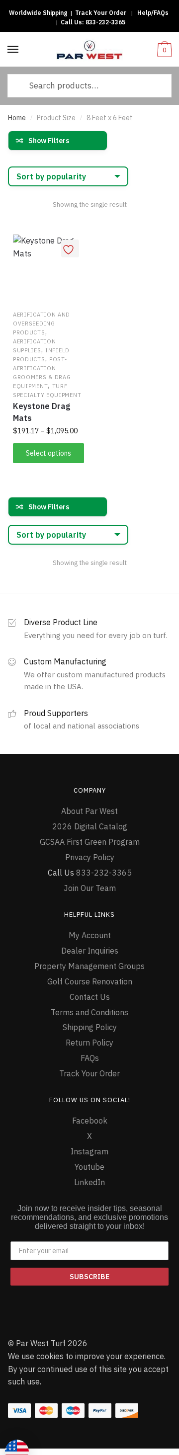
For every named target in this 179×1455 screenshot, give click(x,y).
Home (17, 117)
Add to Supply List (70, 248)
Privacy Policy (89, 857)
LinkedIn (89, 1182)
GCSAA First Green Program (90, 842)
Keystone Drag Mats (41, 412)
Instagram (89, 1151)
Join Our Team (90, 888)
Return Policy (89, 1043)
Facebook (89, 1121)
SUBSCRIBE (89, 1276)
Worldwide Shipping (38, 12)
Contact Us (90, 997)
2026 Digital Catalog (89, 826)
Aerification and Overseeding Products (41, 323)
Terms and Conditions (89, 1012)
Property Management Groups (89, 966)
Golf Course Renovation (89, 981)
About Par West (89, 811)
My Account (90, 935)
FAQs (90, 1058)
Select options (48, 453)
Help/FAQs (153, 12)
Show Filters (48, 140)
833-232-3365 (105, 22)
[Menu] (13, 50)
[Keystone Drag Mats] (48, 270)
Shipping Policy (90, 1027)
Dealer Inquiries (89, 951)
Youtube (89, 1167)
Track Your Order (100, 12)
